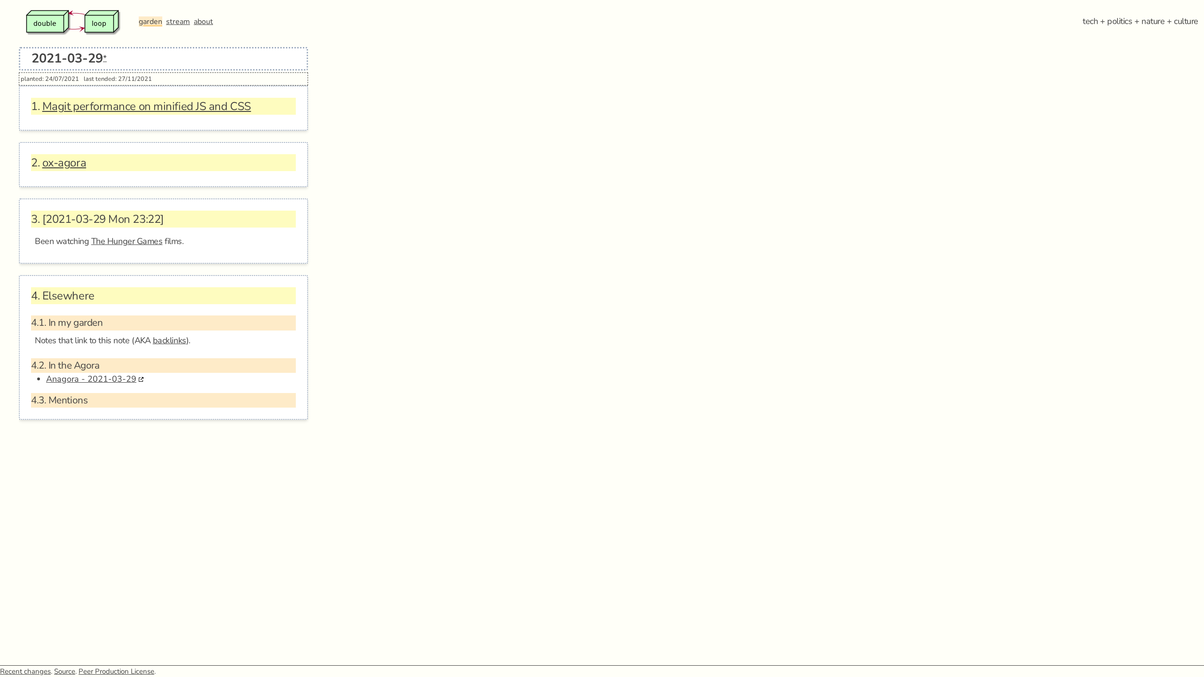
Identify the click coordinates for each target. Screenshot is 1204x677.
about (203, 21)
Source (64, 671)
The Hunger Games (127, 241)
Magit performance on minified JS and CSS (146, 106)
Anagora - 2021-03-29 (91, 379)
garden (150, 21)
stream (178, 21)
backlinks (169, 340)
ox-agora (64, 162)
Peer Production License (116, 671)
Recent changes (25, 671)
